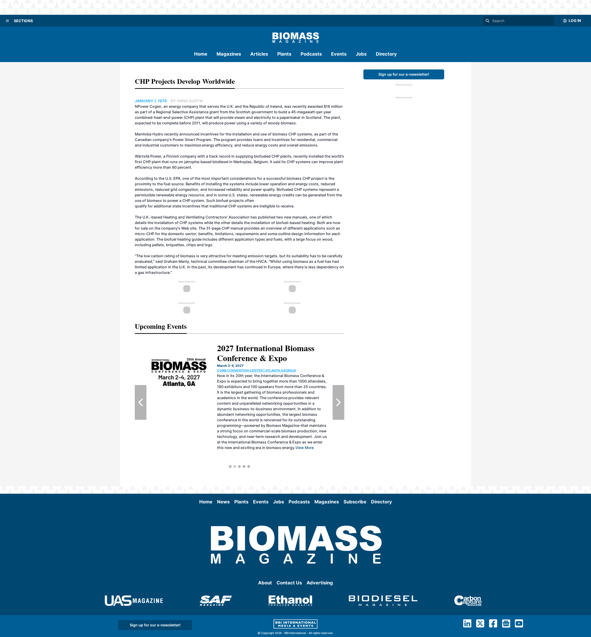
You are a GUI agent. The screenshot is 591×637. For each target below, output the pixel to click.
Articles (259, 54)
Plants (284, 54)
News (223, 502)
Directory (386, 54)
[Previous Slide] (140, 402)
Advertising (320, 583)
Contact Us (289, 583)
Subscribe (355, 502)
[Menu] (7, 20)
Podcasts (311, 54)
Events (339, 54)
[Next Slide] (338, 402)
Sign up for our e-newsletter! (403, 74)
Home (200, 54)
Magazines (229, 54)
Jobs (361, 54)
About (265, 583)
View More (312, 453)
